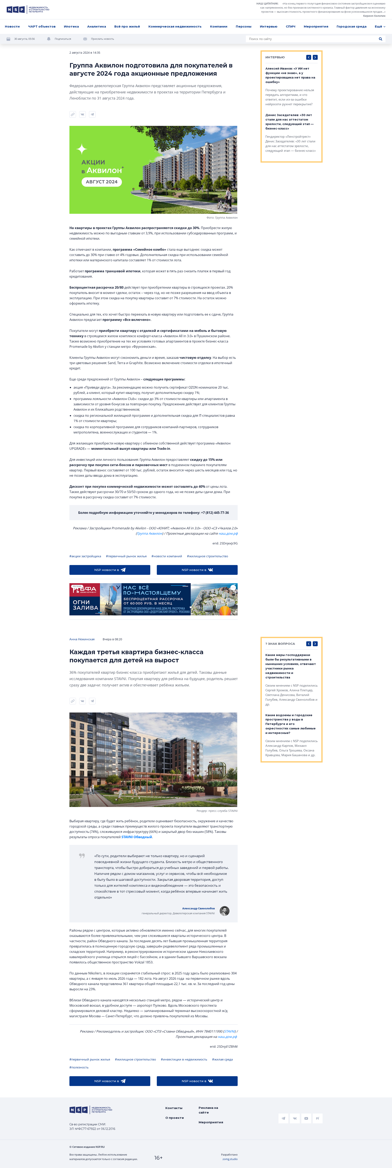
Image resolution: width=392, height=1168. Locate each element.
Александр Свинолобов (198, 908)
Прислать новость (102, 39)
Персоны (244, 26)
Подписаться (63, 39)
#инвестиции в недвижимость (184, 1059)
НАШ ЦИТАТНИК (267, 3)
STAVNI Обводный (136, 837)
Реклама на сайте (208, 1110)
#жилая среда (222, 1059)
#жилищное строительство (207, 556)
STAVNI (229, 1031)
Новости (12, 26)
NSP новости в (106, 570)
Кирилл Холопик (374, 16)
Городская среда (351, 26)
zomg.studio (230, 1159)
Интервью (268, 26)
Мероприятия (316, 26)
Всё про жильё (127, 26)
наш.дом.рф (228, 533)
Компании (218, 26)
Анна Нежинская (82, 639)
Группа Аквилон (149, 533)
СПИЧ (290, 26)
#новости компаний (166, 556)
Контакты (174, 1108)
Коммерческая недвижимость (175, 26)
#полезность (79, 1067)
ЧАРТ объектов (42, 26)
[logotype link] (28, 9)
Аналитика (96, 26)
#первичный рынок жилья (126, 556)
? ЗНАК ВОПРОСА (280, 644)
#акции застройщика (85, 556)
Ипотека (71, 26)
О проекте (174, 1118)
